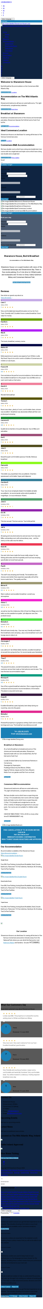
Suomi (11, 1194)
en (4, 8)
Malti (13, 1197)
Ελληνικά (35, 1192)
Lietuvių (21, 1194)
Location (6, 60)
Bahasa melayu (6, 1197)
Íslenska (30, 1199)
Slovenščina (5, 1206)
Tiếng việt (8, 1204)
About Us (6, 39)
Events (7, 34)
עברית (26, 1199)
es (3, 10)
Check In (3, 173)
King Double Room (11, 46)
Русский (14, 1204)
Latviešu (27, 1194)
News (7, 37)
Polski (3, 1204)
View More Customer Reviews (21, 282)
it (3, 15)
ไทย (14, 1201)
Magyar (3, 1199)
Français (20, 1192)
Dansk (30, 1192)
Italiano (25, 1192)
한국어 (31, 1201)
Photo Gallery (7, 55)
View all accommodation (9, 853)
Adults (3, 178)
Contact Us (6, 62)
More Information (6, 873)
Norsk (35, 1199)
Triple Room (9, 48)
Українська (20, 1201)
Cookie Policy (25, 1172)
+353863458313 (6, 2)
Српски (31, 1204)
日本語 (26, 1201)
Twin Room (9, 51)
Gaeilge (15, 1194)
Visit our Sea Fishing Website (9, 1158)
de (4, 6)
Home (5, 32)
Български (18, 1197)
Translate (16, 1213)
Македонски (34, 1194)
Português (37, 1201)
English (9, 1192)
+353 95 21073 (23, 731)
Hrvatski (8, 1199)
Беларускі (26, 1197)
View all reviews (6, 298)
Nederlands (4, 1201)
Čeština (32, 1197)
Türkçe (11, 1201)
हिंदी (36, 1197)
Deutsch (3, 1192)
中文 (18, 1206)
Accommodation (8, 41)
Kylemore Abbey (8, 943)
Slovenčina (12, 1206)
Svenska (26, 1204)
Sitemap (17, 1172)
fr (3, 13)
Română (20, 1204)
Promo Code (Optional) (8, 197)
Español (14, 1192)
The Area (6, 58)
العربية (6, 1194)
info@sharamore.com (24, 734)
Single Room (9, 44)
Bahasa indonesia (17, 1199)
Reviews (5, 53)
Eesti (2, 1194)
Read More (7, 777)
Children (3, 187)
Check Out (4, 176)
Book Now (14, 109)
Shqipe (37, 1204)
